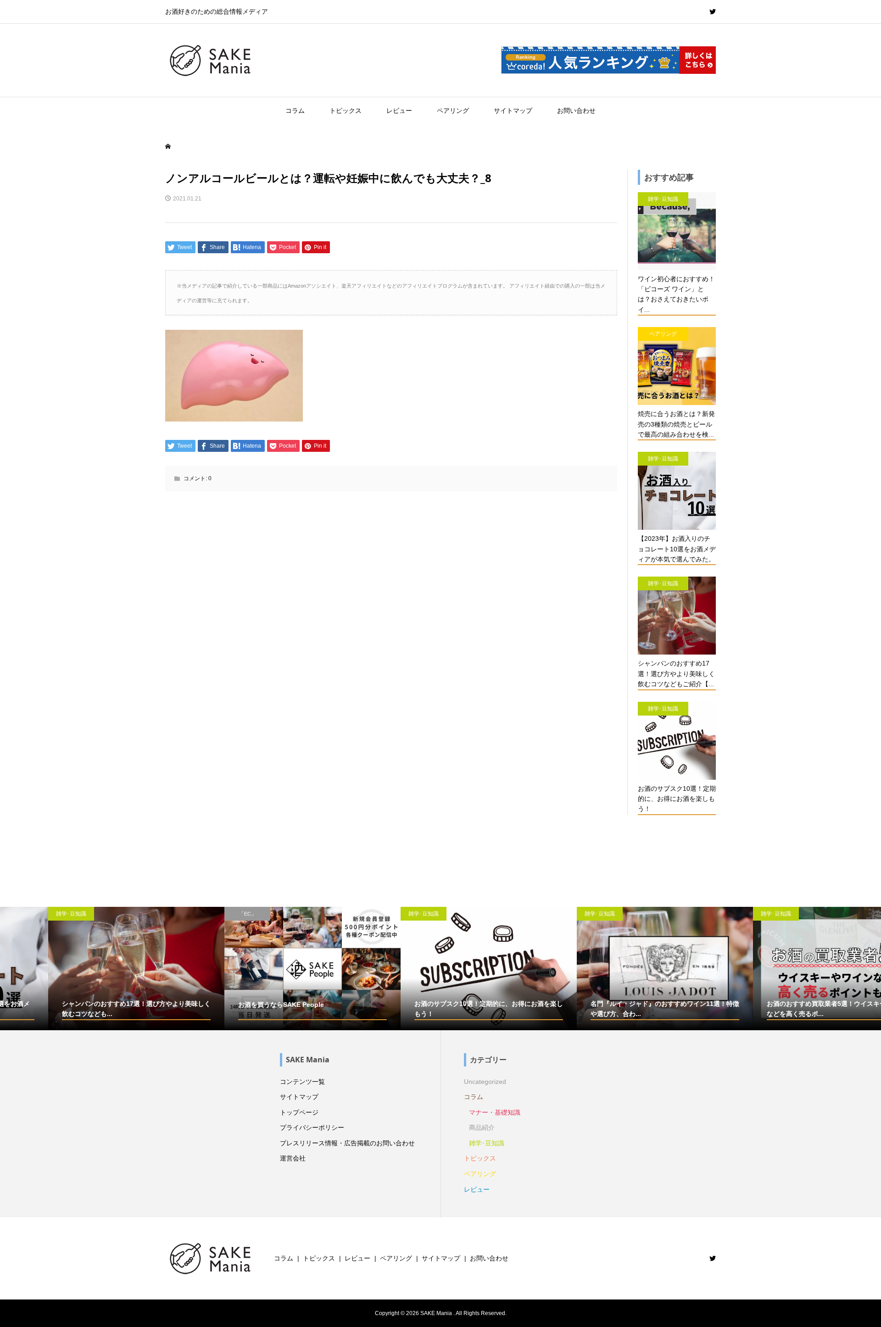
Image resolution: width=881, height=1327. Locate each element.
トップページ (299, 1112)
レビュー (399, 110)
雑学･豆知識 (486, 1143)
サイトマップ (513, 110)
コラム (295, 110)
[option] (88, 968)
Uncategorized (485, 1081)
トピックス (345, 110)
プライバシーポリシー (312, 1127)
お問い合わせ (576, 110)
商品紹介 (482, 1127)
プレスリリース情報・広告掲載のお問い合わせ (347, 1143)
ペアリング (453, 110)
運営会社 (293, 1158)
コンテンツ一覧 (302, 1081)
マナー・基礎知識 (494, 1112)
